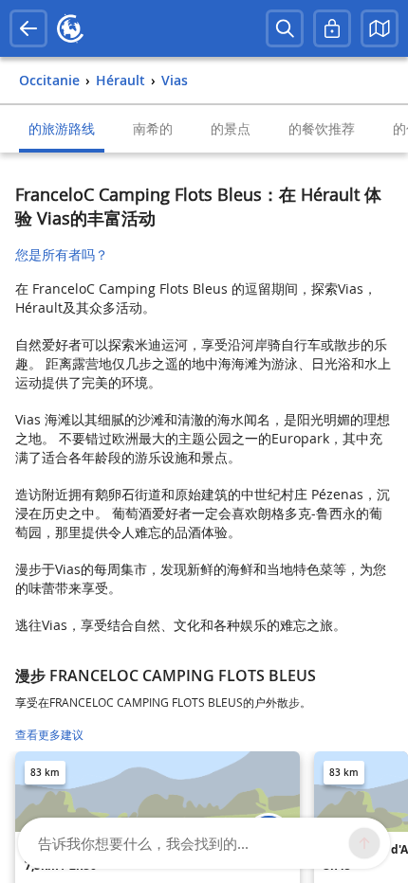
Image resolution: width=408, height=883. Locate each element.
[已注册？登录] (332, 28)
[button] (380, 28)
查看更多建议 (49, 735)
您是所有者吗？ (61, 254)
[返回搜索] (28, 28)
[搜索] (285, 28)
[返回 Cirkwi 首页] (70, 28)
